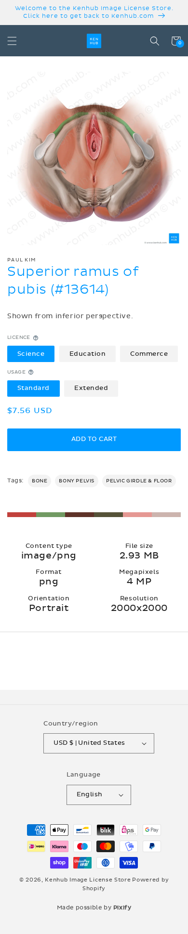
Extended (91, 388)
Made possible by (94, 907)
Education (87, 354)
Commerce (149, 354)
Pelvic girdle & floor (139, 481)
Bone (39, 481)
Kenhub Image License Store (88, 880)
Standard (33, 388)
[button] (12, 41)
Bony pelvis (76, 481)
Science (31, 354)
